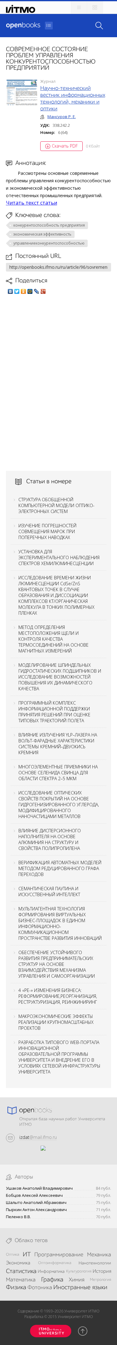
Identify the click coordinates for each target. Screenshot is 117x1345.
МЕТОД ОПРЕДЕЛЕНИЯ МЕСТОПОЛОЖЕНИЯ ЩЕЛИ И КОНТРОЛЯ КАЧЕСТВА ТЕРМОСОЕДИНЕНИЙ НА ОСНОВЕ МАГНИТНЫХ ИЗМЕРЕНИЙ (53, 639)
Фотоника (39, 1287)
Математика (21, 1280)
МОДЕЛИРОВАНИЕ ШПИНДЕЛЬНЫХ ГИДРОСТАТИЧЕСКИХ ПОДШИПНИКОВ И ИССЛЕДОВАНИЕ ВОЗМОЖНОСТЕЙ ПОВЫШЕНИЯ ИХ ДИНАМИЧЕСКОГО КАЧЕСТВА (59, 677)
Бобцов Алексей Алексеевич (34, 1195)
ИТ (27, 1255)
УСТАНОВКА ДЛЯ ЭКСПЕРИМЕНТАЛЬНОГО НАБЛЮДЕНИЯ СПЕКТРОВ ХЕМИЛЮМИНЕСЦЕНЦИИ (59, 557)
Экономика (18, 1263)
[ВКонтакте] (10, 291)
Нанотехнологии (95, 1263)
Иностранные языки (80, 1288)
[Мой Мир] (30, 291)
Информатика (51, 1271)
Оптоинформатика (54, 1263)
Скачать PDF (65, 146)
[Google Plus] (43, 291)
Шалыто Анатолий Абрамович (36, 1203)
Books (23, 25)
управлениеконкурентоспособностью (49, 243)
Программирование (58, 1255)
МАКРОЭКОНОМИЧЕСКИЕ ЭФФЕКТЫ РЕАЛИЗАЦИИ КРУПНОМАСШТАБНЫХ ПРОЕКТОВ (56, 1022)
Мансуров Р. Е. (61, 116)
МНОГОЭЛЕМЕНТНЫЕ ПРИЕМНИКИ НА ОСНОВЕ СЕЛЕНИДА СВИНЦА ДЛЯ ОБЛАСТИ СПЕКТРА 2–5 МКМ (58, 772)
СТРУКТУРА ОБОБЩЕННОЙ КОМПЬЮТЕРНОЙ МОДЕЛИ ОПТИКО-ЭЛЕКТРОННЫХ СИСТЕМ (56, 505)
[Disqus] (58, 382)
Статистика (21, 1271)
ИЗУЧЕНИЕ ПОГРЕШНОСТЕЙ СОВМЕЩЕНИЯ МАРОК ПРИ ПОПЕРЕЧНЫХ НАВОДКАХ (47, 531)
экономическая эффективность (42, 234)
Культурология (78, 1271)
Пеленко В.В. (18, 1217)
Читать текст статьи (31, 202)
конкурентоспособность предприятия (49, 225)
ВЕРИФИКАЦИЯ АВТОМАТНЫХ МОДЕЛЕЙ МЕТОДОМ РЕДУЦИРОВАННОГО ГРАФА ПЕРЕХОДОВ (59, 868)
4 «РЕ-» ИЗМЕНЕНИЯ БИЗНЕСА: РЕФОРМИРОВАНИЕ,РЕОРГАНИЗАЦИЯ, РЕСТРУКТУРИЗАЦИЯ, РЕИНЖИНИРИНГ (57, 996)
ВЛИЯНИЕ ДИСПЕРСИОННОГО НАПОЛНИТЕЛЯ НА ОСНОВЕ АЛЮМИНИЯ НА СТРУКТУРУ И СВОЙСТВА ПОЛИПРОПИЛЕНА (49, 839)
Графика (52, 1280)
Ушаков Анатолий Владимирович (39, 1188)
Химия (76, 1280)
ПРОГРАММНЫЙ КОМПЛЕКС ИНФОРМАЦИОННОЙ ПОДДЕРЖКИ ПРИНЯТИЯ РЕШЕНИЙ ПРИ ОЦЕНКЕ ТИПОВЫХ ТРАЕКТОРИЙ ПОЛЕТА (54, 711)
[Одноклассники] (23, 291)
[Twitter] (17, 291)
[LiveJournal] (36, 291)
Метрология (100, 1280)
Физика (16, 1288)
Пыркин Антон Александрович (36, 1210)
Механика (99, 1255)
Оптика (12, 1255)
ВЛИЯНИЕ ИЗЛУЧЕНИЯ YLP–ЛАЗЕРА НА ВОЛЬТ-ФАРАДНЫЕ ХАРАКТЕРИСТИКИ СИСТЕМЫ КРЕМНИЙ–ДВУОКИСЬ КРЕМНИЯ (57, 743)
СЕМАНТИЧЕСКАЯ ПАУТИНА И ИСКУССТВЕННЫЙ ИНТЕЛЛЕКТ (49, 891)
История (102, 1271)
